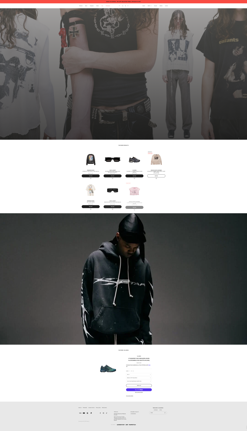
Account (155, 5)
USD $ (149, 5)
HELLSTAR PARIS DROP (123, 279)
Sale (102, 5)
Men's (86, 5)
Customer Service (91, 407)
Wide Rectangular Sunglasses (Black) (112, 202)
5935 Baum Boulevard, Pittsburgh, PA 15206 (120, 414)
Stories (97, 5)
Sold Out (156, 175)
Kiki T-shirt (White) (91, 202)
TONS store (116, 411)
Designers (92, 5)
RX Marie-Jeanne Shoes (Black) (156, 202)
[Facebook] (100, 413)
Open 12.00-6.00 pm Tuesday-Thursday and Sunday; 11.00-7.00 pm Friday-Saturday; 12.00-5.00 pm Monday (120, 418)
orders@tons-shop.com (134, 411)
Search (143, 5)
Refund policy (104, 407)
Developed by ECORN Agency (83, 421)
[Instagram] (103, 413)
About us (80, 407)
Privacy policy (98, 407)
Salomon (139, 356)
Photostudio (108, 5)
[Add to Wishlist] (91, 178)
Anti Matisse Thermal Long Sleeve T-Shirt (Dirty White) (156, 172)
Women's (81, 5)
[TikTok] (106, 413)
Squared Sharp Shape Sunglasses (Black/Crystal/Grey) (112, 172)
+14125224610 (133, 413)
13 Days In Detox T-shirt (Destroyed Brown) (134, 202)
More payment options (139, 392)
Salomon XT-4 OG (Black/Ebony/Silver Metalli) (134, 172)
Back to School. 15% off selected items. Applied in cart (123, 1)
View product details (129, 395)
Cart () (166, 5)
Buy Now (90, 175)
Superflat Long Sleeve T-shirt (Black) (90, 171)
